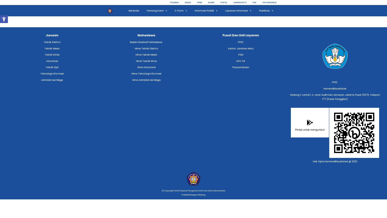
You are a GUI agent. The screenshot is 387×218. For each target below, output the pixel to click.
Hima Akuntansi (146, 67)
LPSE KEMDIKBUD (269, 2)
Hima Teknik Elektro (146, 48)
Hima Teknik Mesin (146, 54)
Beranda (134, 10)
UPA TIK (240, 61)
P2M (240, 54)
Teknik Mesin (52, 48)
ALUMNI (211, 2)
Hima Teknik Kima (146, 61)
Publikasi (264, 10)
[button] (4, 19)
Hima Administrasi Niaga (146, 80)
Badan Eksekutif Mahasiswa (146, 42)
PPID (240, 42)
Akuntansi (52, 61)
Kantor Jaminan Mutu (241, 48)
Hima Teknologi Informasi (146, 73)
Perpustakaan (240, 67)
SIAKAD (188, 2)
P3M (254, 2)
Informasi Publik (204, 10)
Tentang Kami (155, 10)
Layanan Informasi (236, 10)
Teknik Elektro (52, 42)
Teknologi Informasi (52, 73)
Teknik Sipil (52, 67)
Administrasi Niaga (52, 80)
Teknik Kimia (52, 54)
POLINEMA (174, 2)
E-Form (179, 10)
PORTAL (223, 2)
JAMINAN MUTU (240, 2)
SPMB (199, 2)
